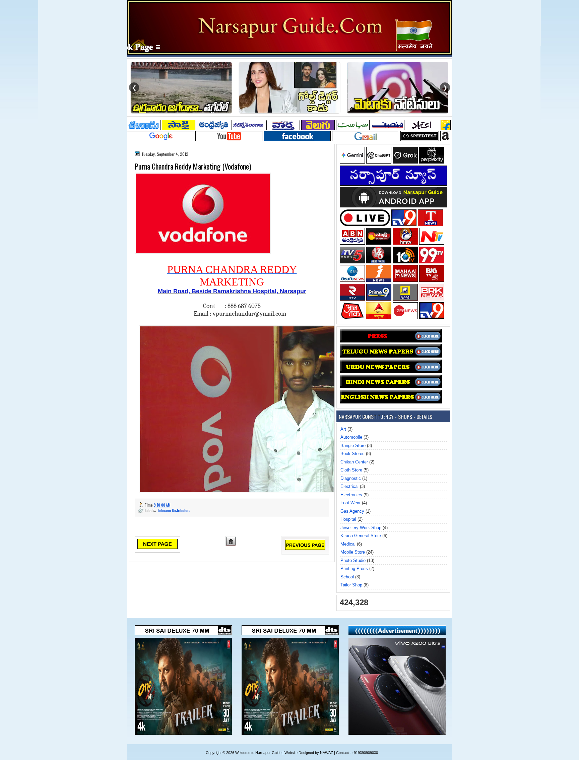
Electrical (349, 486)
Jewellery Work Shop (360, 527)
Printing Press (354, 568)
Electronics (351, 494)
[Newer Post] (157, 547)
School (347, 576)
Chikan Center (354, 461)
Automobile (351, 437)
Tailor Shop (351, 584)
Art (343, 429)
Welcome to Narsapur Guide (258, 753)
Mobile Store (352, 552)
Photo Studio (353, 560)
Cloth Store (351, 469)
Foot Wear (350, 502)
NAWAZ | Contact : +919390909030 (349, 753)
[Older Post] (305, 548)
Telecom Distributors (173, 510)
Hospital (348, 519)
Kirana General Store (360, 535)
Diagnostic (350, 478)
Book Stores (352, 453)
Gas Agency (352, 511)
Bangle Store (353, 445)
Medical (348, 544)
